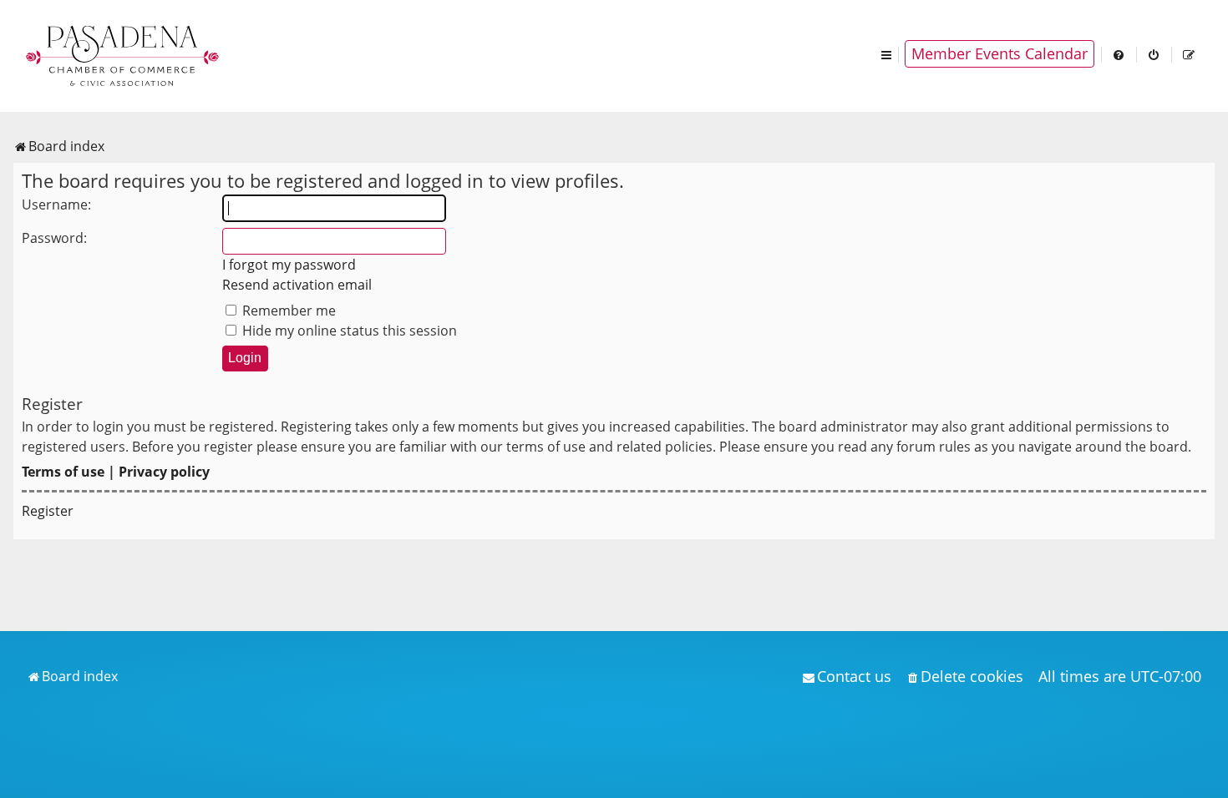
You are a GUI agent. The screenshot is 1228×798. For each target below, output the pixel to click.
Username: (56, 204)
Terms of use (63, 471)
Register (48, 511)
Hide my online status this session (348, 330)
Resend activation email (297, 284)
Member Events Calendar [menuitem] (999, 53)
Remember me (287, 310)
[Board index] (124, 54)
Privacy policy (164, 471)
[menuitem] (1119, 54)
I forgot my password (289, 264)
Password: (54, 238)
